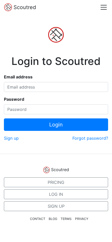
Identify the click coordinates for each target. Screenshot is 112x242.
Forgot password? (90, 138)
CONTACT (37, 219)
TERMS (66, 219)
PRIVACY (81, 219)
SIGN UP (56, 206)
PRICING (56, 182)
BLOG (53, 219)
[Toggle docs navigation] (103, 7)
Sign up (11, 138)
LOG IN (56, 194)
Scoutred (24, 7)
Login (56, 125)
